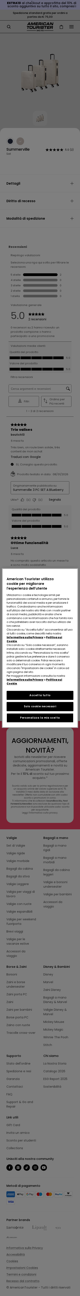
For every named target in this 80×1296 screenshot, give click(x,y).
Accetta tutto (40, 695)
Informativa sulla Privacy (25, 637)
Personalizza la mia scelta (40, 717)
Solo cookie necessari (40, 706)
